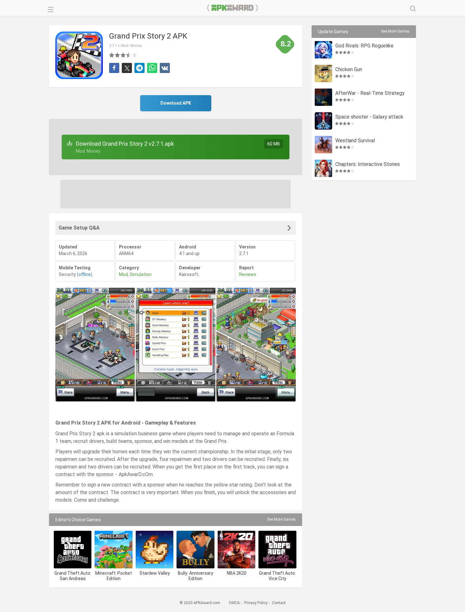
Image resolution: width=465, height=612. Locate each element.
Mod (123, 274)
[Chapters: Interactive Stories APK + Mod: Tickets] (323, 168)
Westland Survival (355, 141)
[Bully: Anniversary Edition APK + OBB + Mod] (195, 549)
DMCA (234, 603)
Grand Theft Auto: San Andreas (72, 576)
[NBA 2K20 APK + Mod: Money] (236, 549)
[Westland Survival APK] (323, 144)
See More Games (281, 519)
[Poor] (112, 55)
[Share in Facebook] (114, 68)
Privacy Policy (256, 603)
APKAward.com (233, 8)
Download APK (175, 103)
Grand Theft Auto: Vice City (277, 576)
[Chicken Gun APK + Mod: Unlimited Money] (323, 73)
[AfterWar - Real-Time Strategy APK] (323, 97)
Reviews (247, 274)
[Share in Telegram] (139, 68)
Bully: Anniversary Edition (195, 576)
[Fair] (118, 55)
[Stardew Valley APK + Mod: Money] (154, 549)
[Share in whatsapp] (152, 68)
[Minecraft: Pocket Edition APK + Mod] (113, 549)
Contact (279, 603)
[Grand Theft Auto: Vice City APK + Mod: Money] (277, 549)
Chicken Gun (348, 69)
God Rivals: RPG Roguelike (364, 46)
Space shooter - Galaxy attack (369, 117)
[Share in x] (127, 68)
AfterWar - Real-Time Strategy (370, 93)
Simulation (141, 274)
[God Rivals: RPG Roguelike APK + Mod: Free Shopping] (323, 49)
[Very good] (129, 55)
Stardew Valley (155, 573)
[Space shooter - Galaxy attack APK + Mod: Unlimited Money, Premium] (323, 121)
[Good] (123, 55)
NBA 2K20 (236, 573)
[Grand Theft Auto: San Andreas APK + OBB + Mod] (72, 549)
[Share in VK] (165, 68)
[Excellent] (135, 55)
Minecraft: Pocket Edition (113, 576)
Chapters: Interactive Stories (367, 164)
